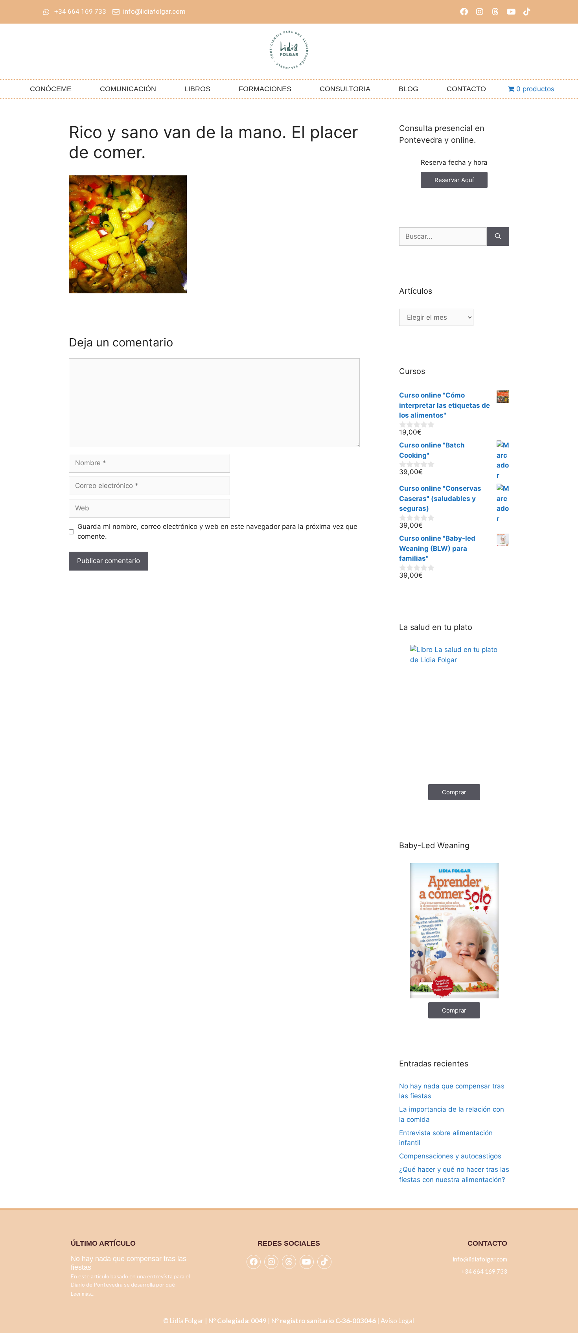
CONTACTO (466, 89)
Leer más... (82, 1294)
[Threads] (495, 12)
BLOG (408, 89)
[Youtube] (511, 12)
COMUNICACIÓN (128, 89)
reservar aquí (454, 180)
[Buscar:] (443, 236)
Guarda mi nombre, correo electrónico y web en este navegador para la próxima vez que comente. (217, 532)
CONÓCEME (51, 89)
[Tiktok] (527, 12)
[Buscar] (498, 236)
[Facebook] (464, 12)
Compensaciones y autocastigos (450, 1156)
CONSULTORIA (345, 89)
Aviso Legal (398, 1320)
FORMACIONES (265, 89)
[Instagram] (480, 12)
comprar (454, 792)
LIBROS (197, 89)
